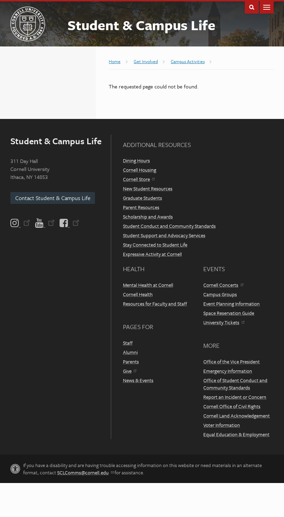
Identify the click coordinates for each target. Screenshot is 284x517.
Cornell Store (136, 179)
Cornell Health (138, 294)
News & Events (138, 380)
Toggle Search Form (252, 7)
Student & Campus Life (141, 25)
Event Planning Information (231, 303)
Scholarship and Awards (148, 216)
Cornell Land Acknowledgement (236, 415)
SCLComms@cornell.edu (83, 472)
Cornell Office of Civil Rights (231, 406)
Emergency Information (227, 370)
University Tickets (221, 322)
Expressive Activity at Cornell (152, 254)
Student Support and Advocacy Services (164, 235)
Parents (131, 361)
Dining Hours (136, 160)
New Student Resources (147, 188)
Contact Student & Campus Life (52, 198)
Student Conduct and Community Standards (169, 226)
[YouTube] (45, 223)
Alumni (130, 352)
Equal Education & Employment (236, 434)
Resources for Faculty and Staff (155, 303)
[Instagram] (20, 223)
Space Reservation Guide (228, 313)
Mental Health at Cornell (148, 284)
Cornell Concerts (220, 284)
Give (127, 370)
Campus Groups (220, 294)
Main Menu (267, 7)
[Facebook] (69, 223)
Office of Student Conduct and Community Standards (235, 384)
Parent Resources (141, 207)
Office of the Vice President (231, 361)
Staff (128, 342)
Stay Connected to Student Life (155, 244)
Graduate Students (142, 197)
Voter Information (221, 425)
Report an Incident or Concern (234, 396)
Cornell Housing (139, 169)
